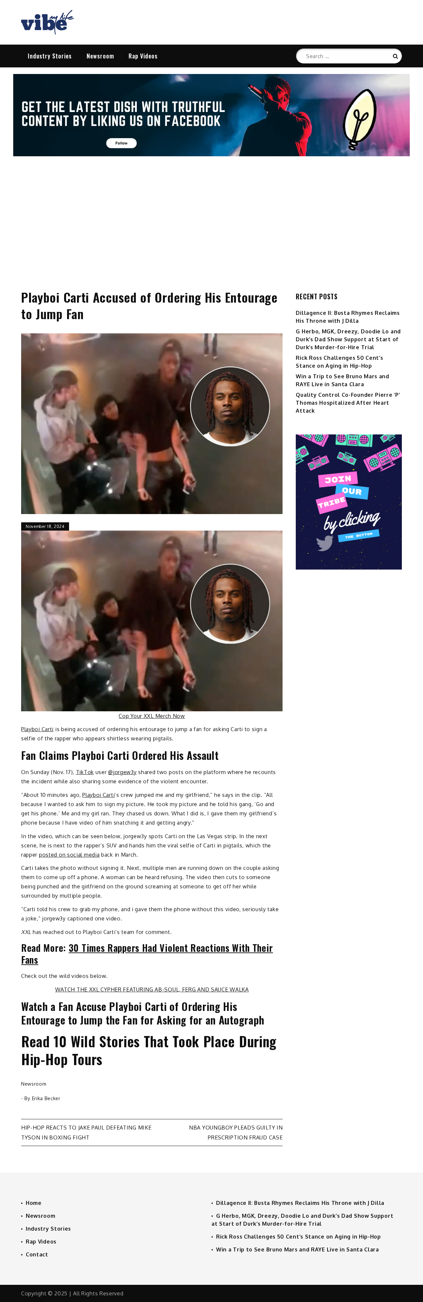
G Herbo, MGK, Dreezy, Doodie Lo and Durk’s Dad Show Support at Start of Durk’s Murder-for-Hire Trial (348, 339)
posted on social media (69, 854)
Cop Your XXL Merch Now (152, 716)
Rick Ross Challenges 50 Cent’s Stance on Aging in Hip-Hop (298, 1236)
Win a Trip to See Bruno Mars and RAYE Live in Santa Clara (297, 1249)
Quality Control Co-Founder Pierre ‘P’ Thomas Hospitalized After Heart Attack (348, 402)
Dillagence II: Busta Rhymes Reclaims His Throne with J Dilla (300, 1203)
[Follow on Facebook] (211, 154)
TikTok (85, 772)
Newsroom (100, 56)
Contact (37, 1254)
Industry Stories (50, 56)
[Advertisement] (211, 216)
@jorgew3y (122, 772)
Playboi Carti (37, 729)
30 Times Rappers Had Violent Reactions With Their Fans (147, 953)
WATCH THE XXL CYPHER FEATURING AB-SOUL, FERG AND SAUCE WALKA (152, 989)
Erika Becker (46, 1098)
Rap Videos (143, 56)
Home (34, 1203)
